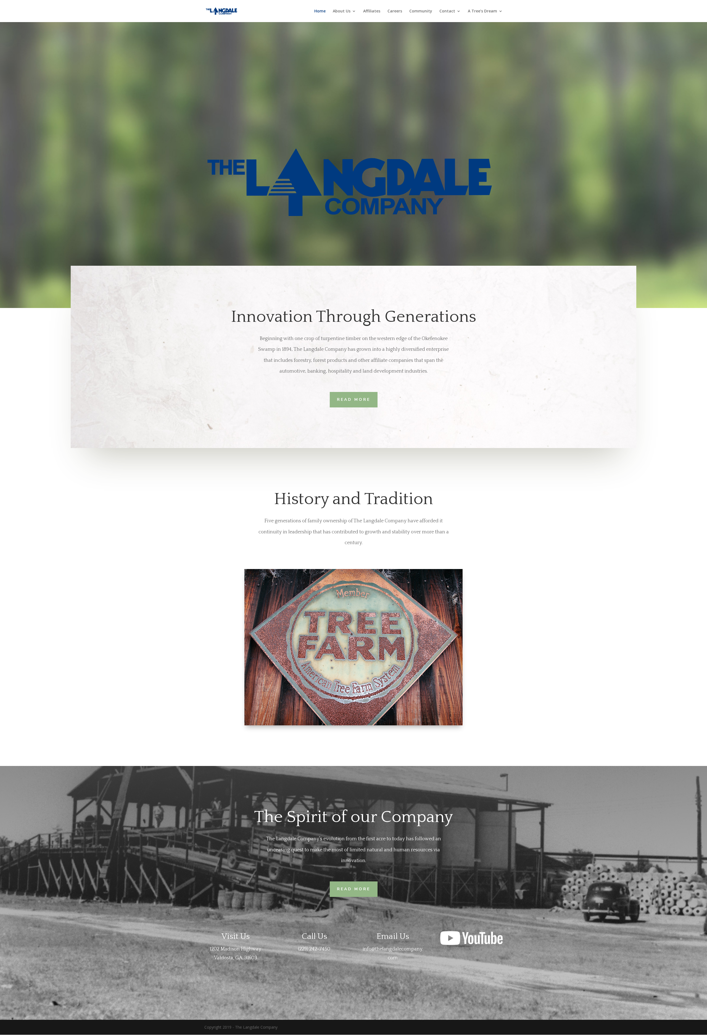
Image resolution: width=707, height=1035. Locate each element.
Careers (394, 11)
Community (420, 11)
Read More (353, 399)
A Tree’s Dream (482, 11)
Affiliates (371, 11)
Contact (447, 11)
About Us (341, 11)
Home (320, 11)
